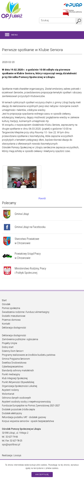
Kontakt (6, 323)
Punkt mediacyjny (11, 374)
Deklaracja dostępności (14, 327)
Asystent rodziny (10, 389)
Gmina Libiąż (22, 214)
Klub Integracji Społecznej (15, 378)
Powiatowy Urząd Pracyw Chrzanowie (28, 256)
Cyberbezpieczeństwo (12, 366)
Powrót (42, 198)
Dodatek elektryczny (12, 413)
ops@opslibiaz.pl (11, 444)
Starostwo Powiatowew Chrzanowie (27, 241)
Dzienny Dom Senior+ (13, 350)
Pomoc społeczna (11, 308)
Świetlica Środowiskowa (14, 362)
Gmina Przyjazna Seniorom (16, 358)
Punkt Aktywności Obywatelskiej (18, 382)
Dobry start (7, 347)
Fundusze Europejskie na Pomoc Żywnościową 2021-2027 (31, 405)
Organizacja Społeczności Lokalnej (19, 386)
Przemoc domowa (11, 319)
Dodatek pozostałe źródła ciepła (18, 409)
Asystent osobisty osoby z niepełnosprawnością (26, 401)
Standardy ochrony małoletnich (18, 370)
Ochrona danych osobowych (16, 397)
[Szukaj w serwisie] (78, 21)
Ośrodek (6, 304)
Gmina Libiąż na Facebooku (30, 227)
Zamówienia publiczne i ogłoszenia (20, 339)
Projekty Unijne (9, 343)
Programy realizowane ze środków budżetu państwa (28, 354)
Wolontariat (8, 393)
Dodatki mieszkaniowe (13, 315)
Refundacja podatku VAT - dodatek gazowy (24, 417)
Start (4, 300)
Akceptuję (42, 474)
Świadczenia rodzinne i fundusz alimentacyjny (25, 312)
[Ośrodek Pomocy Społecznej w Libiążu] (11, 10)
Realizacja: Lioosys (11, 455)
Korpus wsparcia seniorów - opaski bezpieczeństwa (28, 421)
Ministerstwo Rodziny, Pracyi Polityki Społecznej (30, 270)
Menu (14, 35)
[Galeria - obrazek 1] (22, 178)
